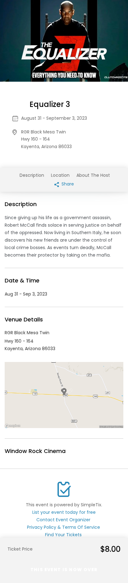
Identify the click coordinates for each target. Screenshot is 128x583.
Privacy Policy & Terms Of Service (63, 527)
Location (60, 175)
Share (67, 184)
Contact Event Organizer (63, 520)
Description (32, 175)
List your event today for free (64, 512)
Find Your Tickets (63, 535)
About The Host (93, 175)
